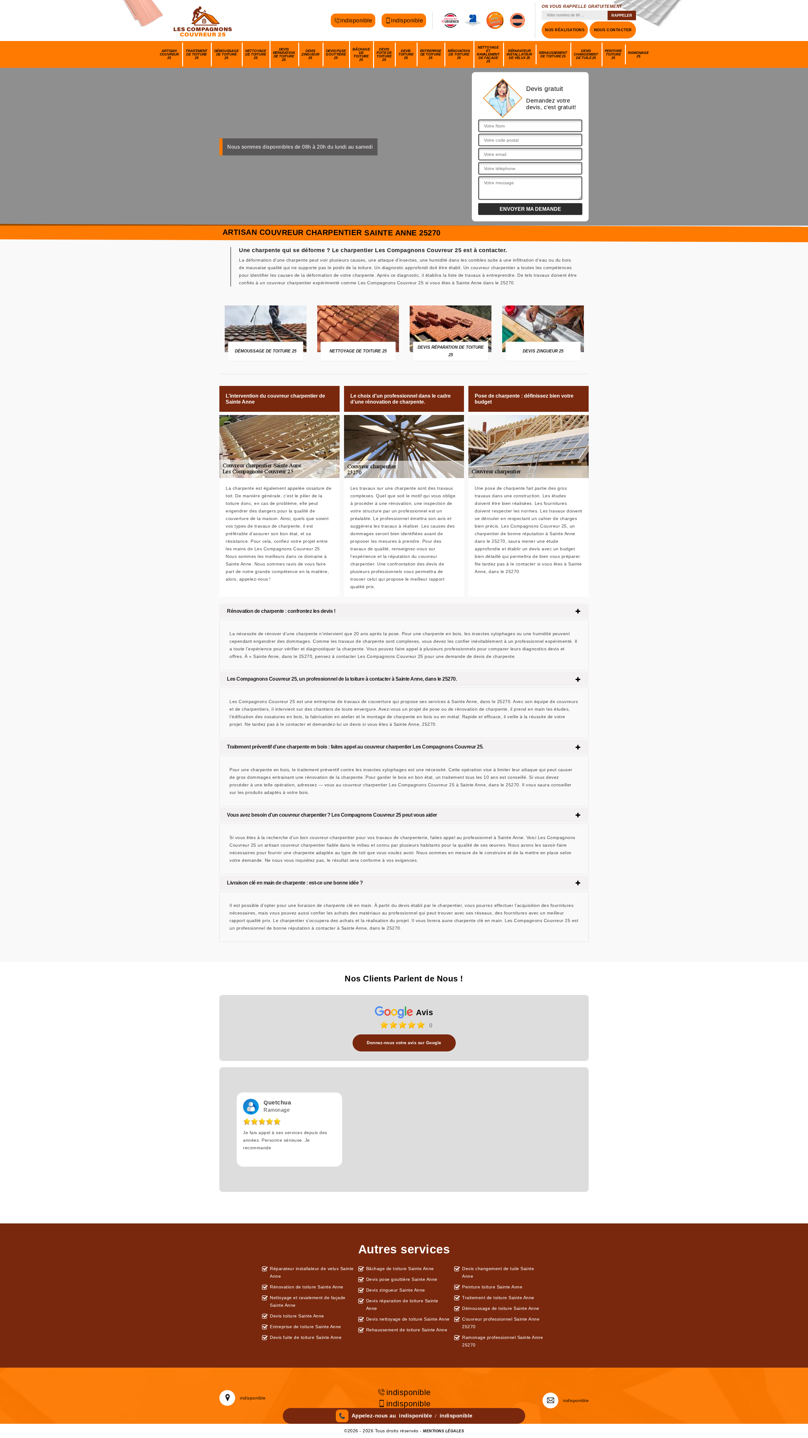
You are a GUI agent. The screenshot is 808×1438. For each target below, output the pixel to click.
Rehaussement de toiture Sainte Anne (407, 1329)
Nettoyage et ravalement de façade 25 (488, 54)
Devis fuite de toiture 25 (384, 54)
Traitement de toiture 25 (196, 54)
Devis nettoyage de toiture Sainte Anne (408, 1319)
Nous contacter (613, 30)
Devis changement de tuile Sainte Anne (498, 1272)
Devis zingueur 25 (310, 54)
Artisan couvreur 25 (169, 54)
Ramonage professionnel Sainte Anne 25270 (502, 1341)
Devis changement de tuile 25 (586, 54)
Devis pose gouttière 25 (336, 54)
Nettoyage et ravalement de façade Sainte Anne (308, 1301)
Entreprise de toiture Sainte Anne (305, 1326)
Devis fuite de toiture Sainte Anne (306, 1337)
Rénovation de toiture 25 (459, 54)
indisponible (356, 20)
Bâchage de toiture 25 (361, 54)
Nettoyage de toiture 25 (255, 54)
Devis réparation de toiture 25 (284, 54)
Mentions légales (443, 1431)
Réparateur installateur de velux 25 (519, 54)
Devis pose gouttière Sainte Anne (401, 1279)
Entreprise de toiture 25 (430, 54)
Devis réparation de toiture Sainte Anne (402, 1304)
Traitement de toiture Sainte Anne (498, 1297)
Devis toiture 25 (405, 54)
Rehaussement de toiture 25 (553, 54)
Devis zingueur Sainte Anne (395, 1290)
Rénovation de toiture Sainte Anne (306, 1286)
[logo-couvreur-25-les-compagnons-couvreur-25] (203, 20)
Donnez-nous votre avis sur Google (404, 1042)
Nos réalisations (565, 30)
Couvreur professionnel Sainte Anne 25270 (500, 1323)
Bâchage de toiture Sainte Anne (400, 1268)
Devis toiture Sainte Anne (297, 1315)
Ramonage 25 (638, 54)
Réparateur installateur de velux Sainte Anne (312, 1272)
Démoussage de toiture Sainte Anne (500, 1308)
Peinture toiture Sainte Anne (492, 1286)
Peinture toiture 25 (613, 54)
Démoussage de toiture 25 (226, 54)
